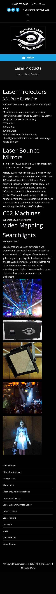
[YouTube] (9, 10)
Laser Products (10, 511)
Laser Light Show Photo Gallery (17, 504)
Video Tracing (9, 544)
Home (19, 74)
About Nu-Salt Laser (12, 472)
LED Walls (7, 524)
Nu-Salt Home (9, 465)
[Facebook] (17, 10)
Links (5, 530)
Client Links (8, 485)
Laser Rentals (9, 517)
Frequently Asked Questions (16, 491)
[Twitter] (13, 10)
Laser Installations (11, 498)
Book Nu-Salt (9, 478)
